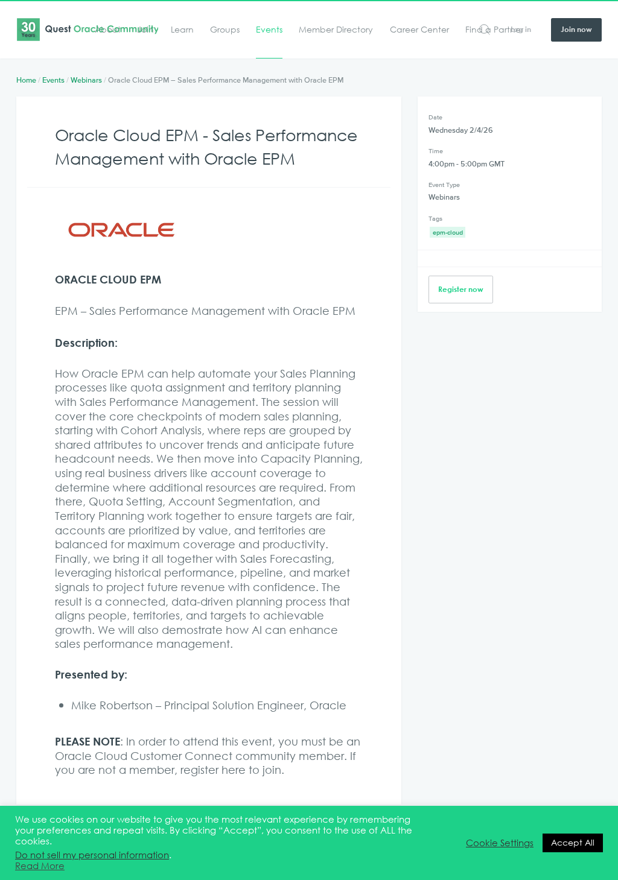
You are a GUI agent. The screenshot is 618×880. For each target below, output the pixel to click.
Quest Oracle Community (87, 29)
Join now (576, 29)
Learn (182, 30)
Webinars (86, 79)
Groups (225, 30)
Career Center (419, 30)
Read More (40, 866)
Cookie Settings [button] (500, 843)
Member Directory (336, 30)
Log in (521, 29)
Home (26, 79)
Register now (460, 288)
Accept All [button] (572, 843)
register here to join (230, 769)
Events (269, 30)
